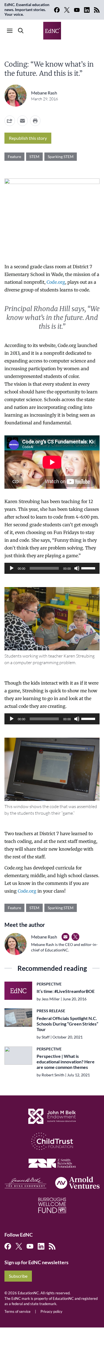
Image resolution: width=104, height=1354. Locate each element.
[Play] (11, 568)
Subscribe (18, 1276)
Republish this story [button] (28, 138)
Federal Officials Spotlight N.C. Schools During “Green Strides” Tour (67, 1024)
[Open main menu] (9, 30)
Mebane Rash (44, 92)
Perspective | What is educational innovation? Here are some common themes (66, 1061)
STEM (34, 156)
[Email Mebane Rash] (65, 937)
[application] (52, 568)
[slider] (89, 568)
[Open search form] (21, 30)
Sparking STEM (60, 156)
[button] (22, 120)
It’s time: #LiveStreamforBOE (66, 991)
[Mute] (77, 568)
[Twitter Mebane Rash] (75, 937)
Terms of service (17, 1311)
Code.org (56, 282)
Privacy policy (51, 1311)
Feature (14, 156)
